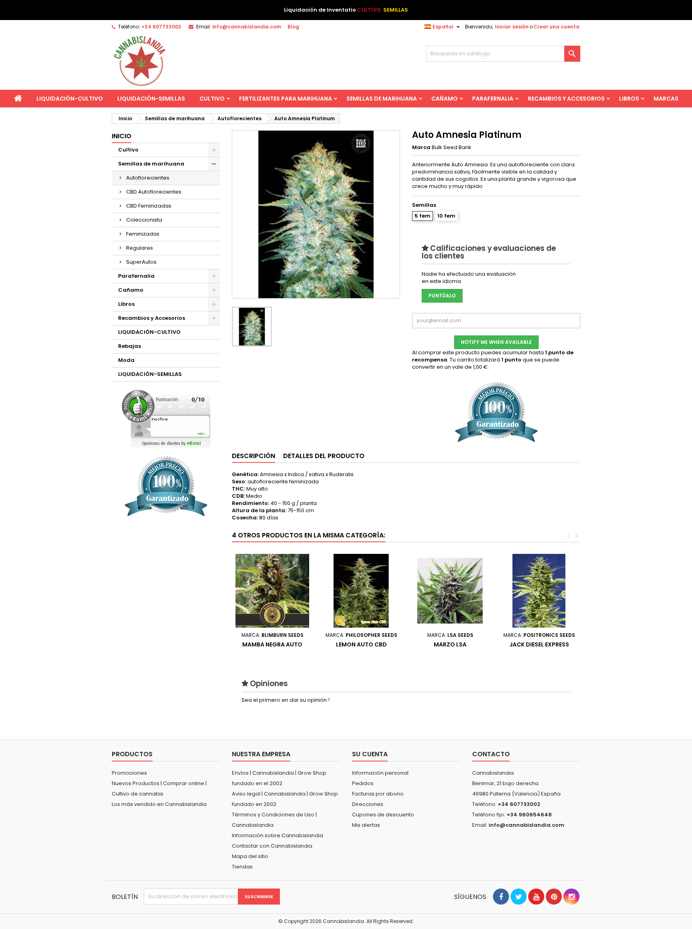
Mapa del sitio (250, 856)
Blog (293, 26)
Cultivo (212, 99)
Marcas (666, 99)
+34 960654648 (529, 814)
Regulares (139, 248)
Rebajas (129, 346)
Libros (629, 99)
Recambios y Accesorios (566, 99)
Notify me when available (496, 342)
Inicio (121, 136)
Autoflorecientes (147, 178)
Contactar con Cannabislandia (272, 846)
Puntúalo (442, 295)
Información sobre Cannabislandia (277, 835)
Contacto (491, 754)
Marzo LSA (450, 644)
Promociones (129, 773)
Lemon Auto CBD (361, 644)
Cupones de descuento (383, 814)
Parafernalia (492, 99)
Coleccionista (144, 220)
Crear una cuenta (556, 26)
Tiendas (242, 866)
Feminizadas (142, 234)
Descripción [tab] (253, 455)
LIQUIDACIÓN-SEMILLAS (151, 99)
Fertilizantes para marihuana (285, 99)
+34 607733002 (161, 26)
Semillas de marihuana (381, 99)
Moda (126, 360)
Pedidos (363, 783)
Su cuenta (370, 754)
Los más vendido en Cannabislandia (159, 804)
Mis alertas (366, 825)
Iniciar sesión (512, 26)
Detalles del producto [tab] (323, 455)
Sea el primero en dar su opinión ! (285, 700)
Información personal (380, 773)
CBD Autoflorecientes (153, 192)
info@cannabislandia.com (246, 26)
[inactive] (166, 418)
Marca (421, 147)
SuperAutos (141, 262)
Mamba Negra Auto (272, 644)
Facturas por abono (378, 794)
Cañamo (444, 99)
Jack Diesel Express (539, 644)
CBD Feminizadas (148, 206)
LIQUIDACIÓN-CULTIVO (69, 99)
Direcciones (367, 804)
